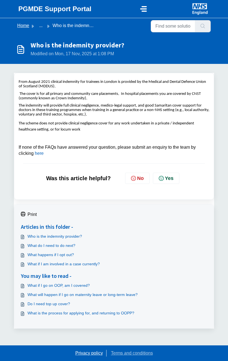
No (140, 178)
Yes (169, 178)
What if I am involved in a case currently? (64, 264)
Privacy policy (89, 353)
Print (32, 214)
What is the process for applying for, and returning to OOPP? (81, 313)
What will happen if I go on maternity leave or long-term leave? (83, 294)
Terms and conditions (132, 353)
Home (23, 25)
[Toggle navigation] (143, 9)
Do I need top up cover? (49, 304)
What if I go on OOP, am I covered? (59, 285)
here (39, 153)
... (41, 25)
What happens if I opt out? (51, 254)
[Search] (203, 26)
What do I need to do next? (51, 245)
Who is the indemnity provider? (55, 236)
